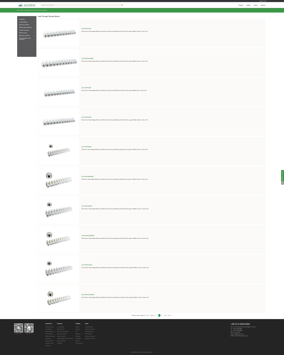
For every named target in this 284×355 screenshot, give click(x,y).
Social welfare (88, 333)
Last (169, 315)
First (147, 315)
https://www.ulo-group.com (241, 335)
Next (165, 315)
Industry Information (90, 329)
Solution (248, 5)
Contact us (48, 345)
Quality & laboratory (50, 336)
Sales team (48, 338)
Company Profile (49, 326)
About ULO (48, 323)
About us (263, 5)
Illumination (78, 338)
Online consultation (282, 176)
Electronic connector (24, 35)
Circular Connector (24, 30)
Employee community (90, 338)
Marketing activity (89, 331)
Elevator (77, 326)
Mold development (49, 331)
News (86, 323)
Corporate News (89, 326)
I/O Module (22, 19)
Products (241, 5)
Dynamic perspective (90, 336)
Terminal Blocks (28, 10)
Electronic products (24, 24)
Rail (76, 331)
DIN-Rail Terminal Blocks (25, 27)
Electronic (78, 336)
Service (256, 5)
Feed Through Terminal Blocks (40, 10)
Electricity (78, 329)
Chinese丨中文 (262, 1)
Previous (153, 315)
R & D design (48, 329)
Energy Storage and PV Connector (25, 39)
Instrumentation (79, 343)
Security (77, 340)
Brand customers (49, 340)
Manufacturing (48, 333)
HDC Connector (23, 32)
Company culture (49, 343)
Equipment (78, 333)
